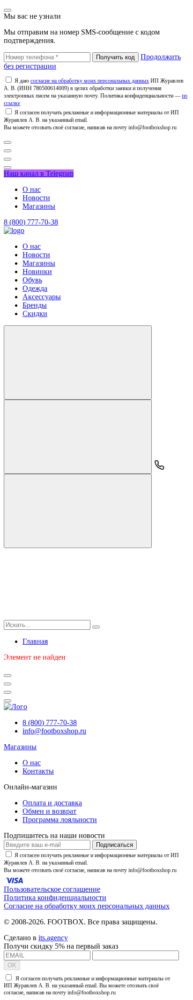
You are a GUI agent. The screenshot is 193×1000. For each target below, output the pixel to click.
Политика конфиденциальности (55, 897)
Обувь (32, 280)
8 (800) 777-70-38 (31, 222)
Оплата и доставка (52, 803)
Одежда (34, 288)
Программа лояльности (59, 820)
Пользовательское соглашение (52, 889)
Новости (36, 198)
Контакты (38, 771)
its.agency (53, 938)
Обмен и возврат (49, 811)
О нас (31, 189)
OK (11, 965)
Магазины (38, 206)
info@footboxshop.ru (54, 731)
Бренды (34, 305)
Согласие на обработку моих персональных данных (87, 906)
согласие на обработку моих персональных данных (89, 80)
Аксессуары (41, 297)
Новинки (37, 271)
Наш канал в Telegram (39, 173)
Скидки (34, 313)
